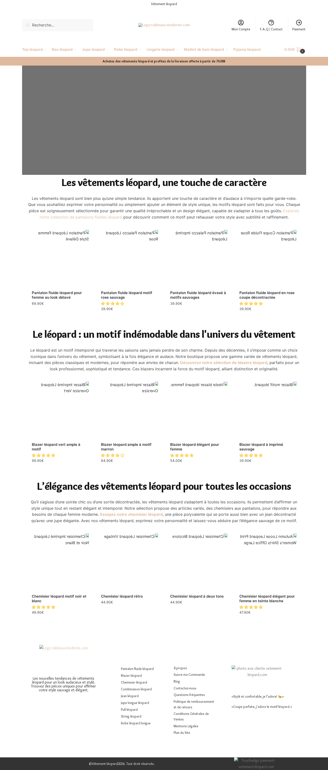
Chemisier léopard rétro (122, 596)
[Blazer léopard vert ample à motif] (60, 410)
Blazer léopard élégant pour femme (194, 447)
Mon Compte (241, 29)
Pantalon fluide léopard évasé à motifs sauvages (198, 295)
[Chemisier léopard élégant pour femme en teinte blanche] (267, 562)
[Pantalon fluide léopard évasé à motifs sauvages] (198, 258)
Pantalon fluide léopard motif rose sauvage (126, 295)
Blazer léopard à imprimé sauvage (261, 447)
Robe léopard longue (136, 723)
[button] (113, 303)
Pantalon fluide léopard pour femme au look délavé (57, 295)
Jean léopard (130, 696)
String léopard (131, 716)
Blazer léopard (131, 675)
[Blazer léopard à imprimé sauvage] (267, 410)
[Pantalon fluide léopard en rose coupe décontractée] (267, 258)
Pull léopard (129, 709)
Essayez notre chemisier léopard (131, 514)
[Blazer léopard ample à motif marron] (129, 410)
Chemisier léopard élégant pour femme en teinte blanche (267, 598)
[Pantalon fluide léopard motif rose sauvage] (129, 258)
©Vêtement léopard (103, 764)
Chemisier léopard (134, 682)
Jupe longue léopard (135, 703)
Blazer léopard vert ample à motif (56, 447)
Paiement (298, 29)
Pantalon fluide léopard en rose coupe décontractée (266, 295)
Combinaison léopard (136, 689)
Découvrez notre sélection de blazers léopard (223, 362)
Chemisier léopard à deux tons (197, 596)
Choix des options (60, 314)
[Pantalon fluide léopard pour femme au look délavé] (60, 258)
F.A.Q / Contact (271, 29)
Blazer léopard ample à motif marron (126, 447)
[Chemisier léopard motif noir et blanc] (60, 562)
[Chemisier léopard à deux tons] (198, 562)
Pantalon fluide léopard (137, 669)
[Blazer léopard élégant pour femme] (198, 410)
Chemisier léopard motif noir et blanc (59, 598)
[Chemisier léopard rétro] (129, 562)
